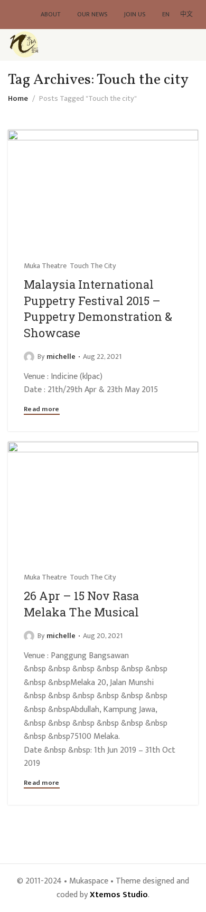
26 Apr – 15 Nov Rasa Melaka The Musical (81, 604)
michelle (61, 356)
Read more (42, 410)
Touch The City (93, 266)
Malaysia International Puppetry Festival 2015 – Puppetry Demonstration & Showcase (98, 308)
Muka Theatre (45, 266)
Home (18, 98)
